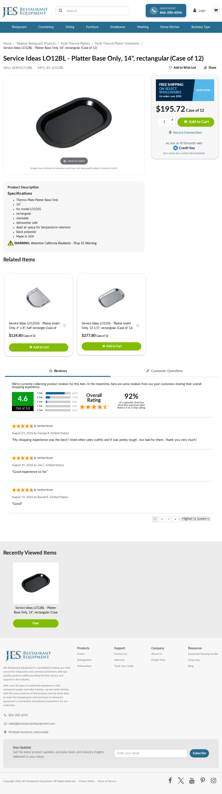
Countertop (46, 27)
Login (198, 11)
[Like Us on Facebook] (170, 780)
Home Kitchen (170, 27)
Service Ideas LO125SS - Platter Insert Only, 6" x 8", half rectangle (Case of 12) (34, 328)
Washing (143, 27)
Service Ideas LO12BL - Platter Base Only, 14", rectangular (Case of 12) (35, 612)
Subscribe (199, 753)
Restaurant (19, 27)
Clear (35, 623)
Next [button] (214, 595)
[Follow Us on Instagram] (213, 780)
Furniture (92, 27)
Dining (69, 27)
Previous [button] (7, 595)
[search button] (60, 11)
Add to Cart (198, 122)
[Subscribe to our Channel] (192, 780)
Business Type (200, 27)
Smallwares (117, 27)
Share (212, 67)
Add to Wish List (185, 67)
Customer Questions (166, 371)
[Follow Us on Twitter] (181, 780)
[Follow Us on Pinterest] (203, 780)
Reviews (60, 371)
